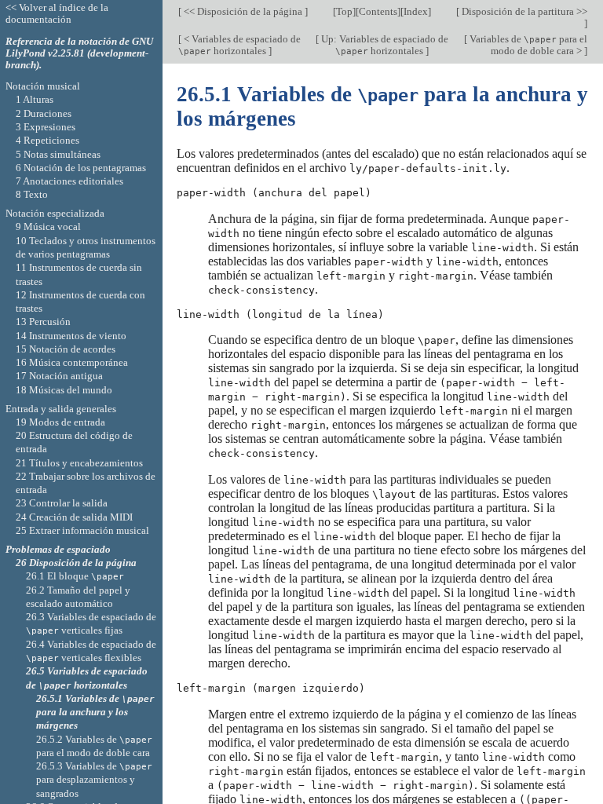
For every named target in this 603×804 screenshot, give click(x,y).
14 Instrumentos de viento (71, 336)
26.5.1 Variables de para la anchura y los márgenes (95, 712)
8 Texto (32, 194)
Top (344, 11)
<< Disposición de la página (243, 11)
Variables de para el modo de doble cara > (527, 45)
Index (416, 11)
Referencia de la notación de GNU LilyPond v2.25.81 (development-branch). (79, 53)
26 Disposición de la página (76, 562)
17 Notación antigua (59, 376)
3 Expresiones (45, 127)
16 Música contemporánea (72, 362)
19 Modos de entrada (60, 422)
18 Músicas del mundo (64, 390)
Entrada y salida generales (60, 409)
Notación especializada (54, 213)
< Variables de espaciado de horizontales (239, 45)
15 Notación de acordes (65, 349)
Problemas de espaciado (58, 549)
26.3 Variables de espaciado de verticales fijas (91, 623)
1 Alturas (34, 99)
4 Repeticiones (47, 140)
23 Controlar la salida (62, 503)
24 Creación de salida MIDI (74, 517)
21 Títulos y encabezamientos (79, 463)
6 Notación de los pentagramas (81, 168)
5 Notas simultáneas (58, 154)
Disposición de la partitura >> (523, 11)
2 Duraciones (43, 113)
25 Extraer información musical (82, 530)
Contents (378, 11)
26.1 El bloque (75, 576)
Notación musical (42, 86)
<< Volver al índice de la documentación (56, 13)
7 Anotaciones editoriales (69, 181)
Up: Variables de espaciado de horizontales (383, 45)
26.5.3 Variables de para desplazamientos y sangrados (94, 779)
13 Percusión (43, 321)
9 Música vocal (48, 226)
